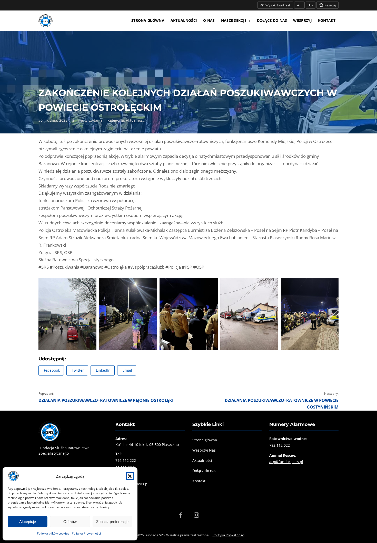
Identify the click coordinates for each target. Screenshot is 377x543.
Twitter (78, 370)
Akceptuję (27, 521)
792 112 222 (125, 460)
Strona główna (147, 20)
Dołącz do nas (272, 20)
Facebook (52, 370)
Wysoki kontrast (277, 5)
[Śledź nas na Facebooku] (180, 515)
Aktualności (184, 20)
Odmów (70, 521)
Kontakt (326, 20)
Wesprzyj (302, 20)
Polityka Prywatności (86, 533)
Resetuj (330, 5)
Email (127, 370)
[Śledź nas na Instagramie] (196, 515)
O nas (209, 20)
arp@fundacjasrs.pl (286, 461)
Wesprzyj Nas (204, 450)
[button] (129, 476)
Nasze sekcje (234, 20)
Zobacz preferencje (112, 521)
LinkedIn (103, 370)
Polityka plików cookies (53, 533)
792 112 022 (279, 445)
